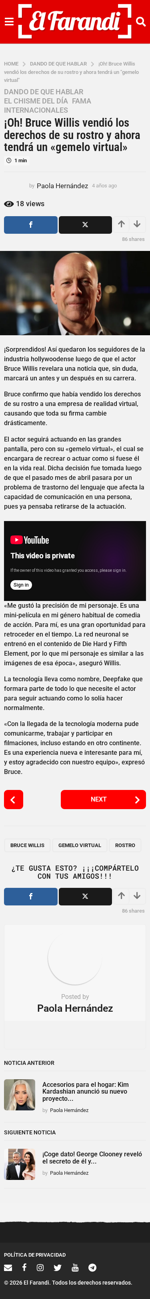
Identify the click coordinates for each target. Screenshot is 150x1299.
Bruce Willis (27, 845)
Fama (81, 101)
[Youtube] (75, 1267)
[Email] (8, 1267)
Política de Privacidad (35, 1255)
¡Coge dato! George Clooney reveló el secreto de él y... (92, 1157)
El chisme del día (36, 101)
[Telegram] (92, 1267)
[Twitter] (58, 1267)
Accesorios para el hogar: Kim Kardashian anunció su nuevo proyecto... (85, 1091)
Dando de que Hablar (43, 92)
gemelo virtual (79, 845)
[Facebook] (24, 1267)
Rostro (125, 845)
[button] (9, 22)
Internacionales (36, 110)
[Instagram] (40, 1267)
